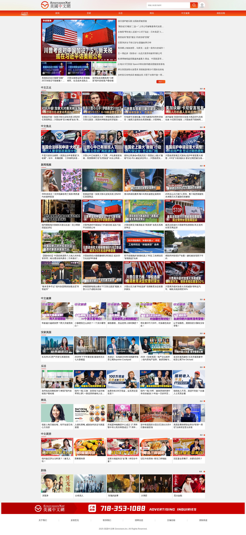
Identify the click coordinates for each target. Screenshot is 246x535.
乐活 (120, 13)
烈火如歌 (178, 496)
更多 (160, 82)
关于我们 (43, 520)
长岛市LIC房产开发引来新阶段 (56, 357)
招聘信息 (139, 520)
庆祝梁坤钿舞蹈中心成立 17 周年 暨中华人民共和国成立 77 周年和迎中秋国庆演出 (123, 427)
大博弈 (144, 496)
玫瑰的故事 (113, 496)
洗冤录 (45, 496)
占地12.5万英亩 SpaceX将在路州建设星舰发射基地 (141, 64)
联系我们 (107, 520)
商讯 (152, 13)
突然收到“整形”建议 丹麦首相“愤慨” (134, 37)
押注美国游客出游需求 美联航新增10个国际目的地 (141, 69)
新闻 (57, 13)
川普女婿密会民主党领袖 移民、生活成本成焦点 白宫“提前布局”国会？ (78, 80)
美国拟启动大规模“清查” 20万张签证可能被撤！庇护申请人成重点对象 (53, 80)
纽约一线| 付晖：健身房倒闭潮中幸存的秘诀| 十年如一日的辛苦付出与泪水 (155, 393)
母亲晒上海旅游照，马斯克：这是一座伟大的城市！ (141, 48)
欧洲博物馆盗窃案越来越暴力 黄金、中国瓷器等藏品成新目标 (141, 59)
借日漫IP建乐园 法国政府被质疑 (132, 21)
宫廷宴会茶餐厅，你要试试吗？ (187, 458)
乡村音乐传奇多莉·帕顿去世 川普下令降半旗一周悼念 (141, 75)
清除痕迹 (203, 520)
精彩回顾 (221, 13)
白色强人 (79, 496)
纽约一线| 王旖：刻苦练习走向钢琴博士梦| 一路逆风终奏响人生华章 (89, 393)
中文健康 (185, 13)
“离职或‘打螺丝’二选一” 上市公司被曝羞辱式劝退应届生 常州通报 (141, 26)
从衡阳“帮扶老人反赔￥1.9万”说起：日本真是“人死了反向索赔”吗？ (141, 32)
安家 (89, 13)
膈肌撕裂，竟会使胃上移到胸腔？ (123, 323)
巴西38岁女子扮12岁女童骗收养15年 (134, 43)
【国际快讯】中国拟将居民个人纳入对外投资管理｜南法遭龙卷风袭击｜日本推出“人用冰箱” (61, 258)
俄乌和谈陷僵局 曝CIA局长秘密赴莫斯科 (142, 194)
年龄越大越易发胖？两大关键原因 (57, 323)
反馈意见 (75, 520)
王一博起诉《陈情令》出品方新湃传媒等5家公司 (140, 53)
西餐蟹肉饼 (80, 458)
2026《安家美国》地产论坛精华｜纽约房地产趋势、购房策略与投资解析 (156, 359)
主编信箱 (171, 520)
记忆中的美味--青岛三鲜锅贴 (153, 458)
